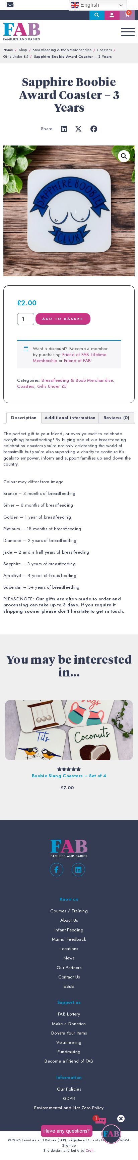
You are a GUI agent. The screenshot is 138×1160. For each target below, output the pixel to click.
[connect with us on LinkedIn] (78, 869)
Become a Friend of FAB (69, 1061)
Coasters (104, 49)
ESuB (69, 986)
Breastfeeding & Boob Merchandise (62, 49)
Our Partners (69, 967)
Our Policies (69, 1089)
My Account (112, 15)
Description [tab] (24, 417)
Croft (90, 1150)
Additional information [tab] (70, 417)
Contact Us (69, 977)
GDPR (69, 1098)
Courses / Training (69, 911)
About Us (69, 920)
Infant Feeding (69, 930)
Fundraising (69, 1052)
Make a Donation (69, 1024)
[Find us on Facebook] (56, 869)
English (89, 5)
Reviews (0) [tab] (117, 417)
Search (97, 15)
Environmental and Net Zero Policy (69, 1108)
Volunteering (68, 1042)
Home (8, 49)
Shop (23, 49)
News (69, 958)
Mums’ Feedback (69, 939)
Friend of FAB (77, 360)
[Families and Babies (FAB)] (21, 31)
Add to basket (63, 318)
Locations (69, 948)
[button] (124, 156)
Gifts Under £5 (15, 56)
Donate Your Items (69, 1033)
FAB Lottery (69, 1014)
